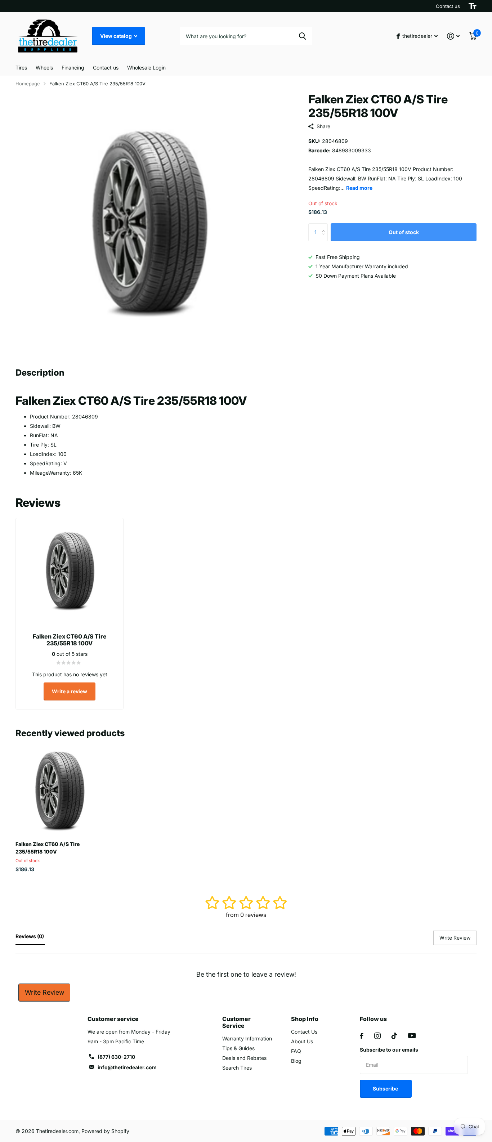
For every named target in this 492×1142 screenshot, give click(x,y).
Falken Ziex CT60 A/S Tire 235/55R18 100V (47, 848)
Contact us (448, 6)
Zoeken (302, 36)
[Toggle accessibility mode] (473, 6)
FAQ (296, 1051)
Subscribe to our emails (389, 1050)
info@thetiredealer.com (127, 1067)
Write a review (69, 691)
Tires (21, 67)
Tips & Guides (238, 1048)
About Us (302, 1041)
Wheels (44, 67)
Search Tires (237, 1068)
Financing (73, 67)
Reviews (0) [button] (30, 936)
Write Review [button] (454, 938)
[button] (325, 226)
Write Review (44, 992)
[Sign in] (453, 36)
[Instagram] (377, 1036)
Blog (296, 1061)
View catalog (116, 36)
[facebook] (361, 1036)
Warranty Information (247, 1038)
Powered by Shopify (105, 1131)
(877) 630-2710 (116, 1057)
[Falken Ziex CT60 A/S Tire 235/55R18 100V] (59, 792)
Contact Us (304, 1032)
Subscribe (386, 1088)
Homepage (27, 83)
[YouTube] (412, 1035)
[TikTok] (394, 1036)
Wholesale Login (146, 67)
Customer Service (236, 1022)
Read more (359, 188)
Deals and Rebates (244, 1058)
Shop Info (304, 1018)
